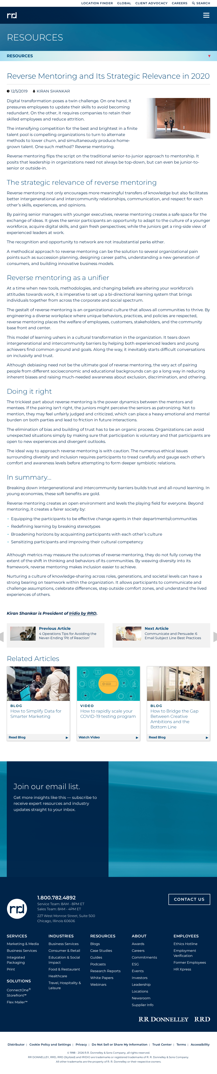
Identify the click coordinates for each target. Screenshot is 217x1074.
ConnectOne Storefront (19, 992)
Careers (180, 3)
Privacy (81, 1044)
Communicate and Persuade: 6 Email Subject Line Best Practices (173, 633)
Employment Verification (185, 953)
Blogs (95, 944)
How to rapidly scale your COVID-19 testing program (108, 714)
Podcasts (98, 964)
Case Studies (101, 951)
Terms (181, 1044)
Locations (140, 991)
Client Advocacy (151, 3)
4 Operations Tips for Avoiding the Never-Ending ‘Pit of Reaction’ (67, 633)
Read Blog (39, 737)
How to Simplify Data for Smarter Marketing (35, 714)
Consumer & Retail (64, 951)
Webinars (98, 985)
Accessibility (200, 1044)
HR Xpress (182, 969)
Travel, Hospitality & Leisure (65, 985)
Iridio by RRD (82, 613)
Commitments (144, 957)
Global (124, 3)
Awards (138, 944)
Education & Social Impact (64, 960)
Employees (186, 936)
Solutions (19, 981)
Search (203, 3)
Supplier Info (142, 1005)
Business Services (22, 951)
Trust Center (162, 1044)
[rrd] (12, 15)
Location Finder (97, 3)
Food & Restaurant (64, 969)
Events (138, 971)
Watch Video (109, 737)
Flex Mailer (17, 1002)
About (139, 936)
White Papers (101, 978)
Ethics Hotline (186, 944)
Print (11, 969)
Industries (61, 936)
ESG (135, 964)
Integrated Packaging (16, 960)
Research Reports (105, 971)
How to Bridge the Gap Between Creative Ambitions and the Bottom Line (174, 719)
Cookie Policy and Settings (50, 1044)
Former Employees (190, 963)
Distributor (16, 1044)
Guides (96, 957)
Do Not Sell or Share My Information (119, 1044)
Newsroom (141, 998)
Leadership (141, 985)
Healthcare (58, 976)
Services (17, 936)
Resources (102, 936)
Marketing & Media (23, 944)
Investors (139, 978)
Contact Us (189, 899)
